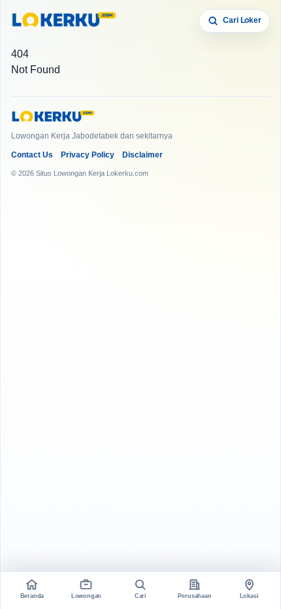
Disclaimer (142, 155)
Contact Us (32, 155)
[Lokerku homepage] (63, 21)
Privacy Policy (87, 155)
